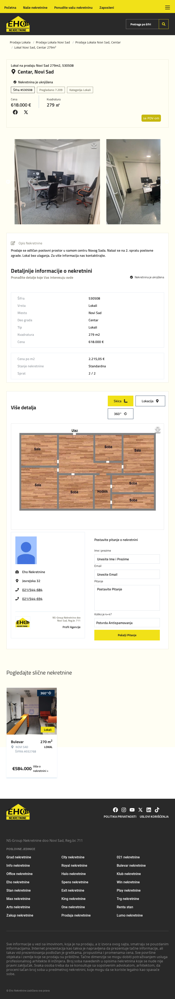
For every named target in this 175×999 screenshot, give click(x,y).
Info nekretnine (18, 865)
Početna (10, 7)
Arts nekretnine (18, 907)
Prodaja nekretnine (76, 915)
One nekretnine (73, 907)
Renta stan (125, 907)
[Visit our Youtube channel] (132, 809)
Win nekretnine (128, 882)
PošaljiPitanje (127, 635)
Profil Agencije (71, 627)
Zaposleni (106, 7)
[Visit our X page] (140, 809)
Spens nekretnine (74, 882)
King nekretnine (73, 899)
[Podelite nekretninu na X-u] (27, 112)
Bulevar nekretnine (131, 865)
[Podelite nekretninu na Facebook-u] (16, 112)
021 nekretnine (128, 857)
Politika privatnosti (120, 816)
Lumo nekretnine (130, 915)
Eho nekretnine (17, 882)
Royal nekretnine (74, 865)
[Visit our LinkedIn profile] (148, 809)
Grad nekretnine (18, 857)
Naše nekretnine (35, 7)
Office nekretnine (19, 874)
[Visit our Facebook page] (115, 809)
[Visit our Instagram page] (123, 809)
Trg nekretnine (128, 899)
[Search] (164, 24)
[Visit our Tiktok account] (157, 809)
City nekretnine (73, 857)
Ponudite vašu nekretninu (73, 7)
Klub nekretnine (129, 874)
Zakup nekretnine (19, 915)
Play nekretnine (129, 890)
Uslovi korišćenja (154, 816)
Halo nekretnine (73, 874)
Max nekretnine (18, 899)
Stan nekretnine (18, 890)
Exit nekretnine (72, 890)
